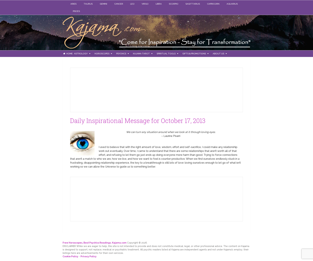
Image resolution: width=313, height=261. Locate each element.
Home (69, 53)
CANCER (118, 4)
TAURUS (88, 4)
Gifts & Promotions (194, 53)
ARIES (73, 4)
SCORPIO (173, 4)
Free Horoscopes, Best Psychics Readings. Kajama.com (95, 242)
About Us (218, 53)
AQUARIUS (232, 4)
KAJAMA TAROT (141, 53)
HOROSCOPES (102, 53)
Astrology (81, 53)
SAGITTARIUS (193, 4)
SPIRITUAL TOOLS (166, 53)
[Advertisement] (97, 89)
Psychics (121, 53)
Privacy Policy (89, 256)
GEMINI (103, 4)
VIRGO (145, 4)
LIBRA (159, 4)
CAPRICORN (213, 4)
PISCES (76, 11)
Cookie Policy (70, 256)
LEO (132, 4)
